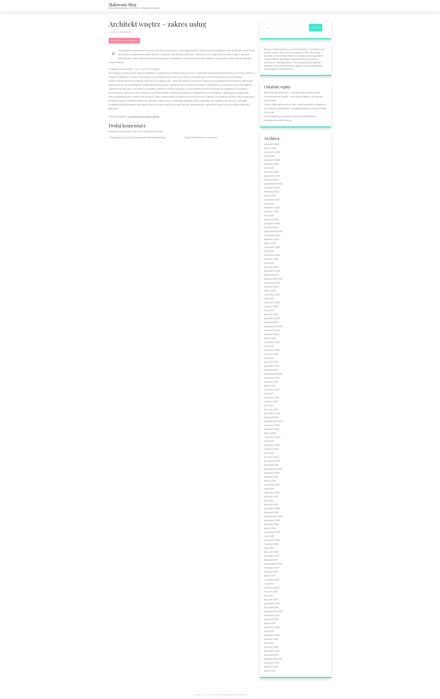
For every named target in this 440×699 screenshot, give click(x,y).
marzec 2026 (271, 164)
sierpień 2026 (271, 144)
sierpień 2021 (271, 381)
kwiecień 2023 (272, 302)
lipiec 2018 (270, 528)
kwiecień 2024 (272, 255)
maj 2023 (269, 298)
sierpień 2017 (271, 571)
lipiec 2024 (270, 243)
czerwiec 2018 (272, 532)
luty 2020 (269, 453)
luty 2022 (269, 358)
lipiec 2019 (269, 480)
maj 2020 (269, 441)
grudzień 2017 (271, 556)
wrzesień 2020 (272, 425)
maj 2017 (268, 583)
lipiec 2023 (270, 290)
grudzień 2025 (272, 175)
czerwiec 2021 (271, 389)
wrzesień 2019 (271, 473)
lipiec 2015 (269, 670)
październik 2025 (273, 183)
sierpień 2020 (271, 429)
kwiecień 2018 (272, 540)
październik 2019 (273, 469)
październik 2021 (273, 374)
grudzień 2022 (272, 318)
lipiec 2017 (269, 575)
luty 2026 (269, 168)
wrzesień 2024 (272, 235)
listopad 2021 (271, 370)
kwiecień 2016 (271, 635)
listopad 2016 (271, 607)
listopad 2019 (271, 465)
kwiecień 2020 (272, 445)
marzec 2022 (271, 354)
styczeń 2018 (271, 552)
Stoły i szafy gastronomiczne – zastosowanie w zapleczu (295, 104)
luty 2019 (268, 500)
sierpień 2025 (271, 191)
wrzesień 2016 (271, 615)
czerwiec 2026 (272, 152)
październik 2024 (273, 231)
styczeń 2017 (271, 599)
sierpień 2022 (271, 334)
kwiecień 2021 (271, 397)
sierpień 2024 (271, 239)
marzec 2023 (271, 306)
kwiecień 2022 (272, 350)
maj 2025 (269, 203)
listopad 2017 (271, 560)
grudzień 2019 (271, 461)
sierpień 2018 (271, 524)
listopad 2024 (271, 227)
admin (113, 32)
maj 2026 (269, 156)
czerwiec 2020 (272, 437)
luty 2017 (268, 595)
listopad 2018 (271, 512)
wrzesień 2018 (272, 520)
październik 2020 (273, 421)
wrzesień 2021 (271, 377)
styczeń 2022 (271, 362)
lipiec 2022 (270, 338)
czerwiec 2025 (272, 199)
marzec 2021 (271, 401)
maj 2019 (268, 488)
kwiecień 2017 (271, 587)
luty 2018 (268, 548)
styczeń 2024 (271, 267)
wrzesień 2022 (272, 330)
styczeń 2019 (271, 504)
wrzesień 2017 (271, 567)
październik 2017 (273, 564)
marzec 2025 (271, 211)
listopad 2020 (271, 417)
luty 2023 (269, 310)
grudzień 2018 (272, 508)
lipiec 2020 (270, 433)
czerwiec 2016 (272, 627)
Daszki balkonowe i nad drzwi (200, 137)
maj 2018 (269, 536)
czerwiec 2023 (272, 294)
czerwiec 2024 (272, 247)
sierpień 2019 (271, 477)
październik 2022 (273, 326)
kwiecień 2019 (271, 492)
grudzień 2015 (271, 651)
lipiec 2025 (270, 195)
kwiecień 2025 (272, 207)
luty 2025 (269, 215)
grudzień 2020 (272, 413)
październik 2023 (273, 278)
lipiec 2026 (270, 148)
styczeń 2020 (271, 457)
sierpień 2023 (271, 286)
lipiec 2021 (269, 385)
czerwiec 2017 (271, 579)
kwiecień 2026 (272, 160)
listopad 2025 (271, 179)
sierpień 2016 (271, 619)
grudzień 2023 (272, 271)
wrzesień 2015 (271, 663)
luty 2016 (268, 643)
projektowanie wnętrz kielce (143, 116)
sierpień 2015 (271, 666)
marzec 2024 (271, 259)
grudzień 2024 (272, 223)
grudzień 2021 (271, 366)
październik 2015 (273, 659)
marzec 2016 (271, 639)
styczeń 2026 (271, 172)
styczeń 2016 (271, 647)
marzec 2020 (271, 449)
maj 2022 (269, 346)
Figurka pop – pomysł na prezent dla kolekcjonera (137, 137)
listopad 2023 (271, 275)
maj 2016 (268, 631)
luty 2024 (269, 263)
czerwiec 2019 (272, 484)
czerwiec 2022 (272, 342)
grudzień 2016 (271, 603)
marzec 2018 (271, 544)
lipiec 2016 (269, 623)
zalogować (126, 131)
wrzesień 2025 (272, 187)
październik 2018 (273, 516)
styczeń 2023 (271, 314)
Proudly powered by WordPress (231, 694)
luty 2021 (268, 405)
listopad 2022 (271, 322)
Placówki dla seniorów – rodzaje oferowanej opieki (292, 92)
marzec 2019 (271, 496)
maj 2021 (268, 393)
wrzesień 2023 (272, 282)
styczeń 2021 (271, 409)
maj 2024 (269, 251)
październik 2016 (273, 611)
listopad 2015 (271, 655)
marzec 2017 (271, 591)
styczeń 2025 (271, 219)
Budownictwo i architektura (124, 40)
